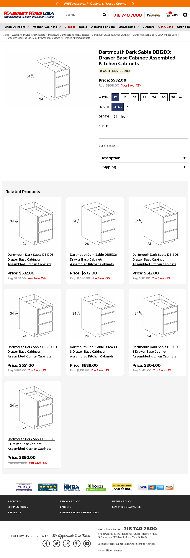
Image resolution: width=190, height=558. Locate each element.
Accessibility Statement (110, 550)
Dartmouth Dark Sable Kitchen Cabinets (68, 35)
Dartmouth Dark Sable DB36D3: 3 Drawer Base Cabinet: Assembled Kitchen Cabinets (31, 444)
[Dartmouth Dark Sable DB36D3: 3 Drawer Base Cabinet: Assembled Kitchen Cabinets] (33, 409)
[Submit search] (104, 15)
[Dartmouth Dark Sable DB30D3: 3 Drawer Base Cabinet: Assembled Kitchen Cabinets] (157, 317)
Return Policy (122, 501)
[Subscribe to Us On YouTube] (86, 542)
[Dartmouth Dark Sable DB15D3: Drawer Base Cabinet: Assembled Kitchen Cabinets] (95, 225)
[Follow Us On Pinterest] (76, 542)
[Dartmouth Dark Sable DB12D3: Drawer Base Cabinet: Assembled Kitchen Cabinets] (33, 225)
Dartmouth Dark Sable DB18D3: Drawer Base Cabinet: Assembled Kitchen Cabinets (155, 259)
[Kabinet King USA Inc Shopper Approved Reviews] (153, 15)
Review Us (14, 512)
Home (6, 35)
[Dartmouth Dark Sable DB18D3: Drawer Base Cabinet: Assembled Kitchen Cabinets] (157, 225)
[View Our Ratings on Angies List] (122, 487)
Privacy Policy (70, 501)
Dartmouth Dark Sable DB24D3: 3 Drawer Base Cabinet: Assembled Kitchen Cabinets (94, 352)
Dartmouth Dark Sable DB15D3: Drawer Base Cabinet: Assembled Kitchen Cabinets (93, 259)
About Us (14, 501)
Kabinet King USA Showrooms (79, 512)
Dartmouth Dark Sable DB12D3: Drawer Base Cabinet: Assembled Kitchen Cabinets (31, 259)
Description (110, 158)
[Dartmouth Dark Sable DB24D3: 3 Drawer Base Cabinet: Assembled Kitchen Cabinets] (95, 317)
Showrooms (127, 26)
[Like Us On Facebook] (46, 542)
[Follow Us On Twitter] (56, 542)
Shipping (108, 167)
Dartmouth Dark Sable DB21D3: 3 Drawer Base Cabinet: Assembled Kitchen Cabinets (32, 352)
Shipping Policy (18, 507)
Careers (65, 507)
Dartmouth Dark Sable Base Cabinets (111, 35)
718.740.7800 (128, 15)
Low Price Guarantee (126, 507)
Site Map (145, 544)
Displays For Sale (103, 26)
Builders (149, 26)
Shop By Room (15, 26)
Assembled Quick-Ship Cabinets (28, 35)
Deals (83, 26)
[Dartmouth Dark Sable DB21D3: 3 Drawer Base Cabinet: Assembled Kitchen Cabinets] (33, 317)
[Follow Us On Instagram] (66, 542)
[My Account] (185, 15)
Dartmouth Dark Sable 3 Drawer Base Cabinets (157, 35)
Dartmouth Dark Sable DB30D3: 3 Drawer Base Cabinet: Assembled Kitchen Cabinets (156, 352)
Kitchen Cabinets (45, 26)
